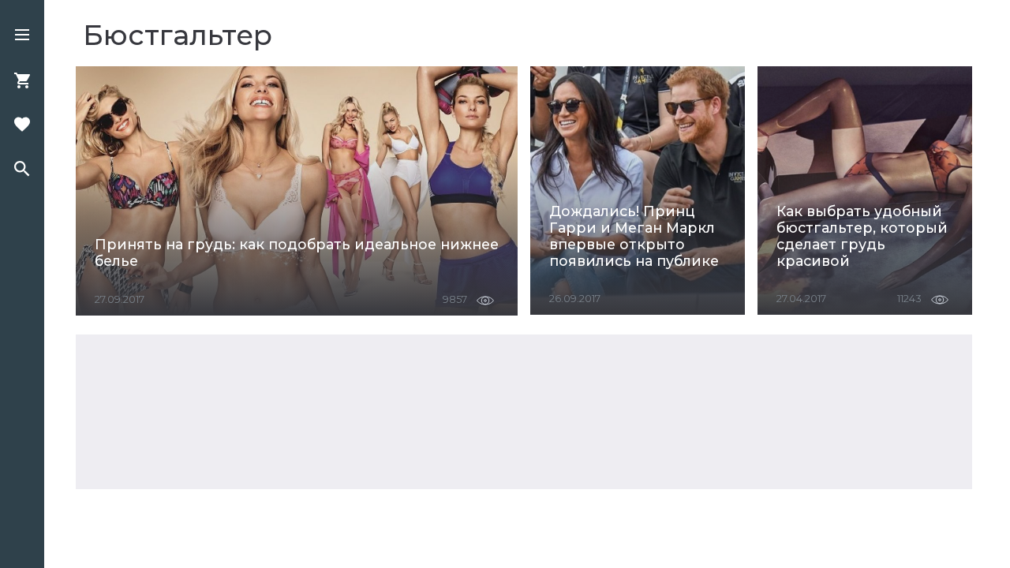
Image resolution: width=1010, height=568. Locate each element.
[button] (22, 36)
